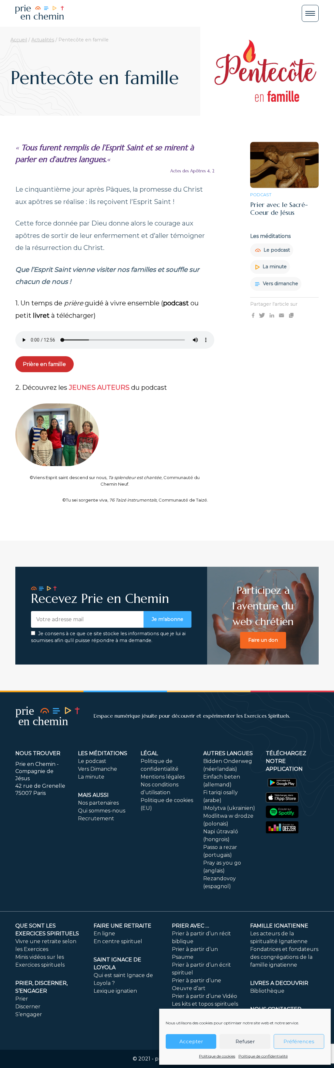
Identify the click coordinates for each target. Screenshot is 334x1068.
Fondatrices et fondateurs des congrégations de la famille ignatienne (284, 957)
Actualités (42, 40)
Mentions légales (163, 777)
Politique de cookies (217, 1056)
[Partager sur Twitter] (261, 315)
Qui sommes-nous (101, 811)
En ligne (104, 933)
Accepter (191, 1041)
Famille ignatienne (279, 926)
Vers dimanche (280, 283)
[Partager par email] (281, 315)
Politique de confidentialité (263, 1056)
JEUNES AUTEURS (99, 387)
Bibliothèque (267, 991)
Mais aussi (93, 795)
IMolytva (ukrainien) (229, 808)
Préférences (298, 1041)
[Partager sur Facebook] (253, 315)
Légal (149, 753)
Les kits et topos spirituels (205, 1004)
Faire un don (263, 640)
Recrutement (96, 818)
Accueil (18, 40)
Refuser (245, 1041)
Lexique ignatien (115, 991)
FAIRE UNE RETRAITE (122, 926)
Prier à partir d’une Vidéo (204, 996)
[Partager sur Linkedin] (272, 315)
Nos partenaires (98, 803)
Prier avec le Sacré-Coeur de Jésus (279, 209)
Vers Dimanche (97, 769)
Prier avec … (190, 926)
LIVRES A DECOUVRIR (279, 983)
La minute (274, 267)
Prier (21, 999)
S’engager (28, 1014)
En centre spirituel (118, 941)
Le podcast (276, 250)
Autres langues (228, 753)
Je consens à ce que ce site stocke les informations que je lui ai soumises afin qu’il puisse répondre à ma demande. (108, 637)
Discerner (27, 1006)
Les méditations (102, 753)
